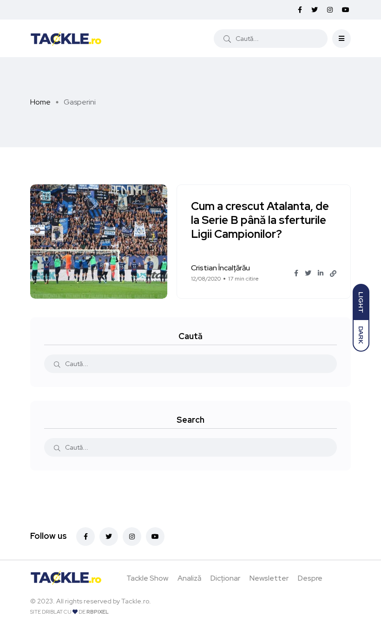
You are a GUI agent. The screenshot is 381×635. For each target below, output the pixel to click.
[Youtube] (155, 536)
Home (40, 102)
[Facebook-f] (85, 536)
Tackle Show (147, 578)
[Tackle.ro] (66, 38)
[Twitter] (108, 536)
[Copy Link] (333, 273)
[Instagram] (132, 536)
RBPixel (97, 612)
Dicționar (225, 578)
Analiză (189, 578)
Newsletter (269, 578)
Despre (310, 578)
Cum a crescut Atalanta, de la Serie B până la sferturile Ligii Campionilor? (260, 220)
